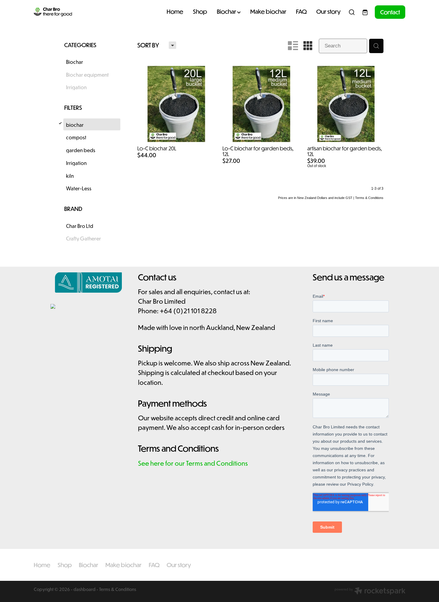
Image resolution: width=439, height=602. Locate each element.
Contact (390, 12)
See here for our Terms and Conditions (193, 463)
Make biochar (268, 11)
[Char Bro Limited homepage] (71, 12)
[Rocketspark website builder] (370, 591)
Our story (328, 11)
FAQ (301, 11)
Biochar (227, 11)
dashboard (84, 589)
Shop (200, 11)
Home (175, 11)
